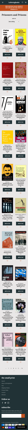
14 (22, 368)
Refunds (4, 394)
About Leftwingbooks (7, 383)
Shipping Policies (6, 388)
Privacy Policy (5, 390)
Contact (3, 392)
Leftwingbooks (14, 2)
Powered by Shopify (14, 422)
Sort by (14, 18)
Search (3, 381)
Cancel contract (21, 427)
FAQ (3, 385)
